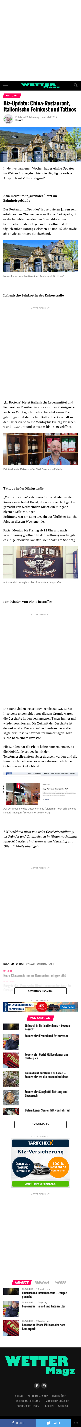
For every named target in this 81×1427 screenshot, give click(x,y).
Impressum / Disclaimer (28, 1401)
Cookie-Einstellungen (28, 1406)
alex (20, 120)
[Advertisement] (40, 40)
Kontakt (19, 1396)
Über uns (48, 1406)
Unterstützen (59, 1396)
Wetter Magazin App (38, 1396)
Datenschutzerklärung (57, 1401)
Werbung (63, 1406)
